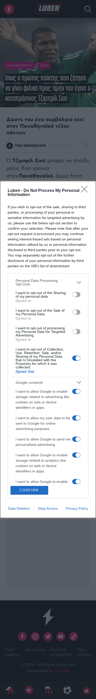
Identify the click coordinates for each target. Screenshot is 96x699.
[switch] (76, 294)
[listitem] (48, 282)
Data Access (48, 508)
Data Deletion (19, 508)
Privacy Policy (77, 508)
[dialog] (48, 349)
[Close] (86, 191)
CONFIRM (29, 490)
